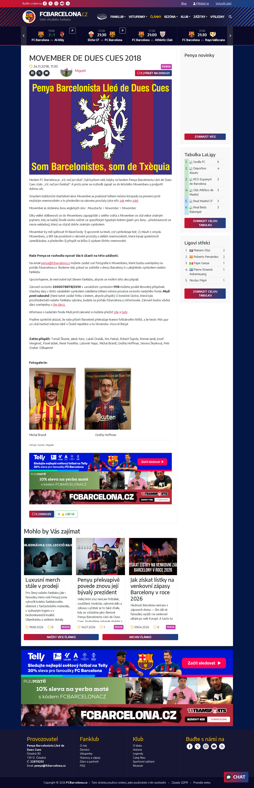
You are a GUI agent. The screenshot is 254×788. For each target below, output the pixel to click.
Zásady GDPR (179, 782)
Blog (184, 3)
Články (155, 17)
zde (122, 200)
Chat (238, 776)
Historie (137, 749)
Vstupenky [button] (137, 17)
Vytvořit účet (224, 3)
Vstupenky (86, 753)
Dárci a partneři (89, 761)
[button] (24, 35)
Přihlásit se (202, 3)
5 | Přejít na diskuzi (155, 73)
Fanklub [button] (116, 17)
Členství (84, 749)
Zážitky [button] (199, 17)
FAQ (82, 765)
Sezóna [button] (170, 17)
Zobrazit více (205, 136)
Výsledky (217, 17)
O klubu (137, 745)
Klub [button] (184, 17)
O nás (83, 745)
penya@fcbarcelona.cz (55, 263)
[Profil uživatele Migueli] (66, 65)
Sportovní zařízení (143, 761)
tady (124, 312)
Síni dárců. (59, 305)
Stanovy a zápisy (90, 757)
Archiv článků (140, 637)
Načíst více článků (61, 637)
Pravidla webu (201, 782)
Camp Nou (139, 757)
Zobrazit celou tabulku (205, 223)
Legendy (138, 753)
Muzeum (138, 765)
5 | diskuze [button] (43, 514)
